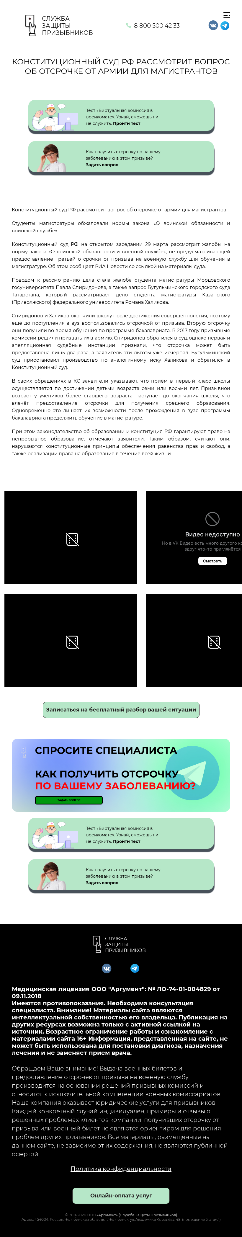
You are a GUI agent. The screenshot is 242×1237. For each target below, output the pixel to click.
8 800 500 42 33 (157, 25)
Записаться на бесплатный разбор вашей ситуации (121, 709)
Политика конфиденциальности (121, 1168)
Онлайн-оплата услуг (121, 1195)
